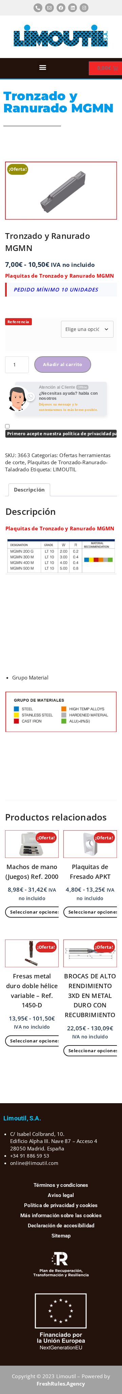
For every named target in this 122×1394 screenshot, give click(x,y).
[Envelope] (49, 7)
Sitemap (61, 1236)
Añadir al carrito (62, 364)
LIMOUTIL (65, 469)
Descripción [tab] (29, 489)
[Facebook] (61, 7)
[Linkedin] (72, 7)
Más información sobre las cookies (61, 1215)
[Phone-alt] (38, 7)
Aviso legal (61, 1195)
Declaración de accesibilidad (61, 1226)
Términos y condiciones (61, 1185)
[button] (42, 67)
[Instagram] (84, 7)
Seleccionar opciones (35, 912)
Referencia (18, 321)
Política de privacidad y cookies (61, 1205)
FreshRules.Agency (61, 1383)
